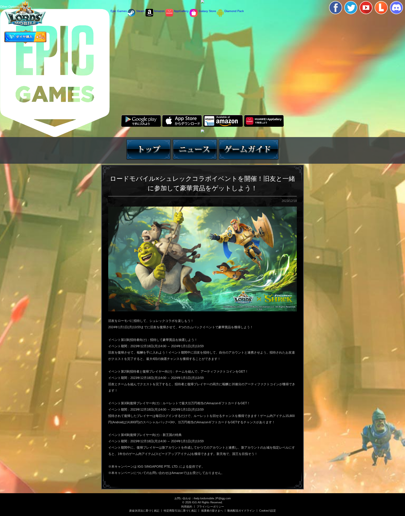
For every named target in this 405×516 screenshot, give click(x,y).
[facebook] (335, 7)
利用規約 (186, 506)
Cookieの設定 (267, 510)
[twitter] (350, 7)
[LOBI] (381, 7)
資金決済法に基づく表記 (144, 510)
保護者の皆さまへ (212, 510)
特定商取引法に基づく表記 (180, 510)
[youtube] (366, 7)
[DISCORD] (396, 7)
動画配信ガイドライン (241, 510)
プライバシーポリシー (210, 506)
